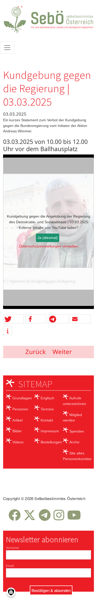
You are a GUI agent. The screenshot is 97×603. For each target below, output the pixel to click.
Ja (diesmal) (48, 238)
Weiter (62, 351)
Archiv (74, 442)
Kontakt (47, 420)
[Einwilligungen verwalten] (11, 592)
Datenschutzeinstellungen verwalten (48, 246)
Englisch (47, 398)
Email (10, 566)
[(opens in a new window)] (15, 518)
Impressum (50, 431)
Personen (20, 409)
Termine (47, 409)
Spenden (76, 431)
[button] (13, 319)
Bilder (17, 431)
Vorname (12, 548)
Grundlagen (22, 398)
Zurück (35, 351)
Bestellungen (51, 442)
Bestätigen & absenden (51, 590)
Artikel (17, 420)
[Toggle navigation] (7, 47)
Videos (18, 442)
